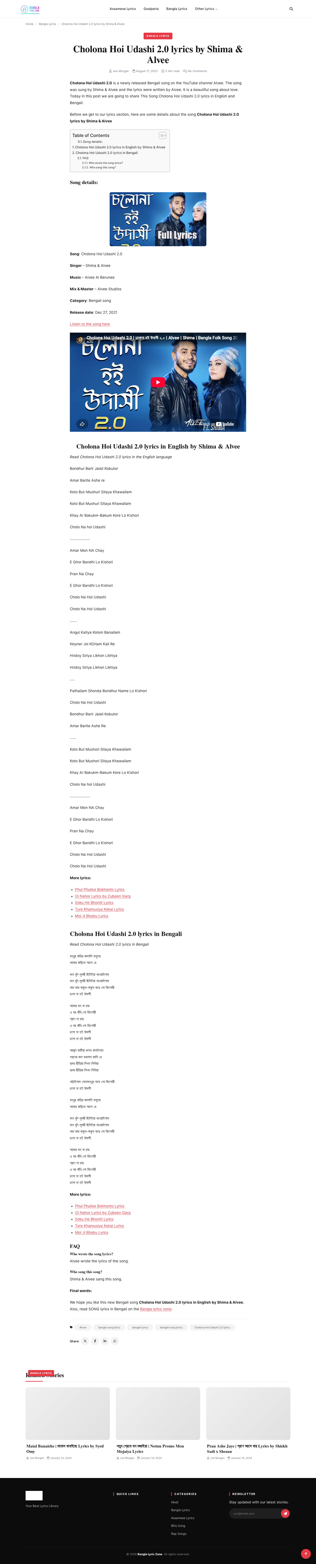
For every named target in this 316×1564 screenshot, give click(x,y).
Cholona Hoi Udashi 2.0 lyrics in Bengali (107, 153)
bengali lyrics (140, 1327)
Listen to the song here (90, 324)
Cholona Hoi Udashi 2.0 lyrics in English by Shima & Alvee (120, 147)
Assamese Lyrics (123, 9)
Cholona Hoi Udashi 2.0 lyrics (212, 1327)
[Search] (291, 9)
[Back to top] (306, 1554)
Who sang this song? (103, 167)
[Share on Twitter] (85, 1341)
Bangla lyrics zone (155, 1309)
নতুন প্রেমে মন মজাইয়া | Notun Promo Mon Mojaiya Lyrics (150, 1448)
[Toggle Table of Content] (160, 135)
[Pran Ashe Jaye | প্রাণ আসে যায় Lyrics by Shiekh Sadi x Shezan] (248, 1413)
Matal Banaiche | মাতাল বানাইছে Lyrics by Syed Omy (65, 1448)
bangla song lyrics (109, 1327)
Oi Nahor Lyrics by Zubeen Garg (102, 896)
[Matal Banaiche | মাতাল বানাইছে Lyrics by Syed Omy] (68, 1413)
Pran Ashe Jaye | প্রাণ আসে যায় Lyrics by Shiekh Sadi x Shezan (247, 1448)
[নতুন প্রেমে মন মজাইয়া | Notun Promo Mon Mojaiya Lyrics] (158, 1413)
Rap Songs (178, 1533)
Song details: (93, 142)
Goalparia (151, 9)
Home (30, 24)
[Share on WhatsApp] (115, 1341)
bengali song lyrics (171, 1327)
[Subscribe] (285, 1513)
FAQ (86, 158)
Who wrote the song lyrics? (106, 162)
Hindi (174, 1502)
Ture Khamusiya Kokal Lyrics (99, 909)
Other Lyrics (204, 9)
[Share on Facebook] (95, 1341)
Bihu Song (178, 1525)
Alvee (83, 1327)
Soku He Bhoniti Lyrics (94, 902)
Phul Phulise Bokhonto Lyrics (99, 889)
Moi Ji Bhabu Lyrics (91, 916)
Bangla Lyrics (176, 9)
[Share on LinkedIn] (105, 1341)
